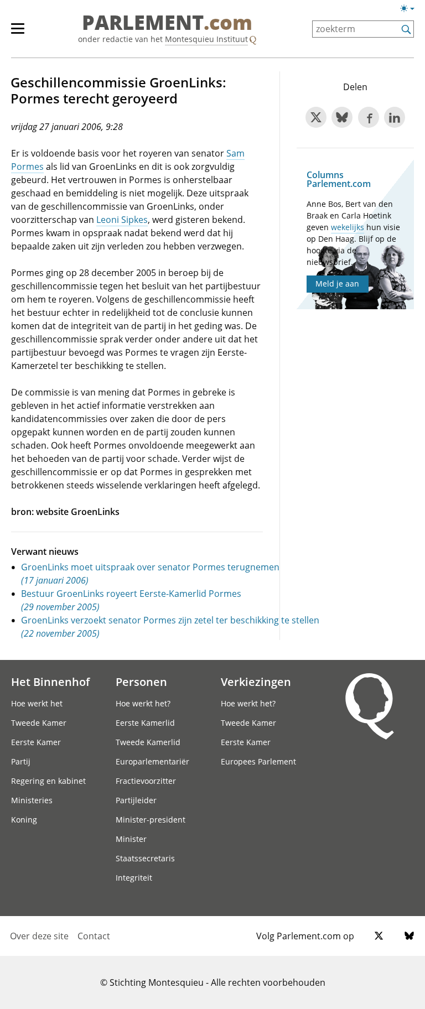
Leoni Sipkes (122, 220)
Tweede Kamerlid (148, 742)
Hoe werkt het (37, 703)
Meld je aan (337, 283)
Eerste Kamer (36, 742)
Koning (24, 819)
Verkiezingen (256, 681)
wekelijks (347, 227)
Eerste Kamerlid (145, 722)
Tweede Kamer (38, 722)
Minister (131, 839)
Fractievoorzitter (146, 781)
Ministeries (32, 800)
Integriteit (134, 877)
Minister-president (150, 819)
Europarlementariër (152, 761)
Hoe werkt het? (143, 703)
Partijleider (136, 800)
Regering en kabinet (48, 781)
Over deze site (39, 936)
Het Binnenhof (50, 681)
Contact (93, 936)
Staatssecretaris (145, 858)
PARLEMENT (167, 23)
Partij (20, 761)
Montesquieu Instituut (206, 39)
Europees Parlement (258, 761)
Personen (141, 681)
